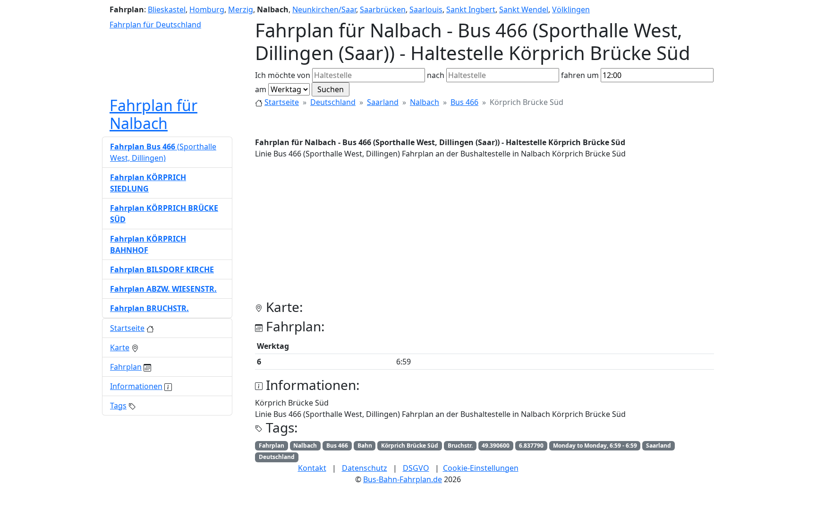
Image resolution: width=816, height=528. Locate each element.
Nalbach (424, 102)
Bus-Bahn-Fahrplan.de (402, 479)
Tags (118, 405)
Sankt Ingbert (470, 9)
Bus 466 (464, 102)
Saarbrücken (383, 9)
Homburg (206, 9)
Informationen (136, 386)
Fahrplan (126, 367)
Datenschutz (364, 468)
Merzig (240, 9)
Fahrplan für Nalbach (153, 114)
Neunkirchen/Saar (324, 9)
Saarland (383, 102)
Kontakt (312, 468)
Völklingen (571, 9)
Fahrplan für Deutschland (155, 24)
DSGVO (416, 468)
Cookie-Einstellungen (480, 468)
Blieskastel (167, 9)
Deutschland (333, 102)
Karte (119, 347)
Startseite (281, 102)
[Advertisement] (484, 233)
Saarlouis (425, 9)
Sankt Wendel (523, 9)
